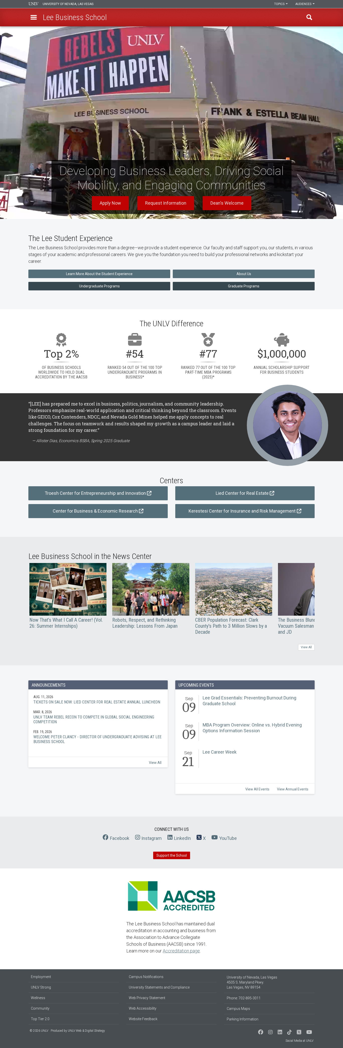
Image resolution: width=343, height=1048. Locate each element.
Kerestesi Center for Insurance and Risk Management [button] (242, 511)
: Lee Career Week (245, 759)
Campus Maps (238, 1009)
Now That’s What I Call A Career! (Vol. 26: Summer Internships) (67, 596)
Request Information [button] (165, 203)
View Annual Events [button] (292, 789)
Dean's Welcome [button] (227, 203)
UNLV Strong (41, 987)
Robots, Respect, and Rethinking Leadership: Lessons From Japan (150, 596)
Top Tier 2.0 (40, 1019)
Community (40, 1008)
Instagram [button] (151, 838)
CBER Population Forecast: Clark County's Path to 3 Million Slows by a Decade (233, 599)
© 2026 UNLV (39, 1030)
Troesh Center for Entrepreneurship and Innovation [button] (95, 493)
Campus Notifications (146, 977)
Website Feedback (143, 1019)
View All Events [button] (257, 789)
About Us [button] (244, 274)
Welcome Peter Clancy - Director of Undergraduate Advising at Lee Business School (98, 736)
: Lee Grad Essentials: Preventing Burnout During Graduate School (245, 705)
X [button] (204, 838)
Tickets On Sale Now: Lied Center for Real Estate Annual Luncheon (98, 699)
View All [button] (306, 647)
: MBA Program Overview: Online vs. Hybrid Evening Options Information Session (245, 732)
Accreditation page (181, 950)
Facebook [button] (119, 838)
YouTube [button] (228, 838)
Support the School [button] (171, 855)
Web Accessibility (142, 1008)
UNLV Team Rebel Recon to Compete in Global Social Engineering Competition (98, 716)
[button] (34, 17)
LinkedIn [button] (182, 838)
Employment (41, 977)
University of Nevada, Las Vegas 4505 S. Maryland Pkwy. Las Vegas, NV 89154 (252, 982)
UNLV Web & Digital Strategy (86, 1030)
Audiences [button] (303, 4)
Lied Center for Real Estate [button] (242, 493)
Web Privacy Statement (147, 998)
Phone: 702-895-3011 (244, 998)
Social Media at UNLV (299, 1040)
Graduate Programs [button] (243, 286)
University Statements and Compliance (159, 987)
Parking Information (242, 1019)
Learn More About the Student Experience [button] (99, 274)
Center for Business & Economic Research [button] (95, 511)
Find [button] (309, 17)
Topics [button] (279, 4)
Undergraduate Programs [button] (99, 286)
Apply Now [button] (110, 203)
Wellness (38, 998)
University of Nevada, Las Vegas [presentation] (68, 4)
